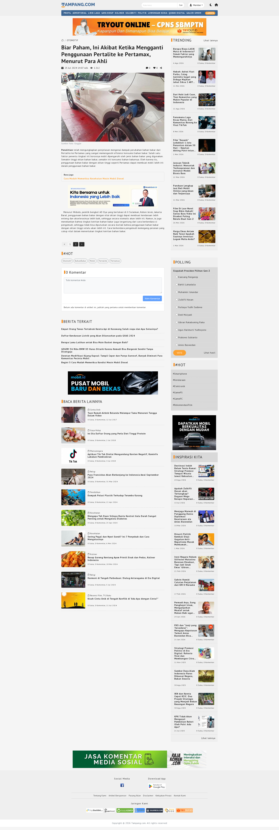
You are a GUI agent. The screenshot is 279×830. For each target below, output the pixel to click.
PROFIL (67, 13)
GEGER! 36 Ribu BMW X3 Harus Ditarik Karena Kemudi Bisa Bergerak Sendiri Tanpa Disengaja (107, 350)
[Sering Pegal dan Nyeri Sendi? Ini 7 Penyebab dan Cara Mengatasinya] (73, 538)
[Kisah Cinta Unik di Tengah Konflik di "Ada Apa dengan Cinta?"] (73, 600)
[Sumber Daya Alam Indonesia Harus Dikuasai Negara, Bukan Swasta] (206, 676)
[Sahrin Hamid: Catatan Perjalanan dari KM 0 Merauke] (206, 584)
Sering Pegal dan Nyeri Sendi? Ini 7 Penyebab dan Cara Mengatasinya (118, 538)
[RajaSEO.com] (169, 810)
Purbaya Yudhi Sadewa (190, 307)
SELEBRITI (131, 13)
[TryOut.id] (184, 810)
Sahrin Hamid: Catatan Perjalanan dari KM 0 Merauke (185, 582)
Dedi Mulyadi (185, 314)
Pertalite (103, 261)
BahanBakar (80, 261)
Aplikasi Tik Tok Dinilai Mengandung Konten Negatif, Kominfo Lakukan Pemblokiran (123, 455)
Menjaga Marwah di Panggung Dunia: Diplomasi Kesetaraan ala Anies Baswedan (185, 516)
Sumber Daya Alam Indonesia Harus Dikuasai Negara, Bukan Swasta (184, 675)
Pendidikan (95, 492)
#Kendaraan (179, 380)
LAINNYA (210, 13)
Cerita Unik (95, 410)
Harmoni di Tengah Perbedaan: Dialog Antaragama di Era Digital (124, 578)
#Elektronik (179, 386)
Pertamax (115, 261)
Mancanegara (96, 451)
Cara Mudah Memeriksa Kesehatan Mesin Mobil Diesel (94, 178)
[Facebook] (122, 785)
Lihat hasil (209, 352)
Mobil (92, 261)
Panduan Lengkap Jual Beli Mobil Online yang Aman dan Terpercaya (183, 189)
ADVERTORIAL (80, 13)
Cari (181, 5)
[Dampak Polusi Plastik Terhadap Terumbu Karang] (73, 497)
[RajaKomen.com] (125, 810)
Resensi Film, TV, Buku (100, 595)
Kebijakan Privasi (164, 795)
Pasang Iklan (135, 795)
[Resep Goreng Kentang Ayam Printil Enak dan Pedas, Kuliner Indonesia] (73, 559)
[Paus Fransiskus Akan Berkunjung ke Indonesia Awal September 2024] (73, 476)
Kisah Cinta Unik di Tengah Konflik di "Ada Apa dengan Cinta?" (123, 598)
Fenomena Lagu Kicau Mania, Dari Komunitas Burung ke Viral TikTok (185, 121)
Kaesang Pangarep (188, 277)
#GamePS (178, 392)
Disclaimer (148, 795)
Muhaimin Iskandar (188, 292)
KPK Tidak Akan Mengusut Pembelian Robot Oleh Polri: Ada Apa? (184, 721)
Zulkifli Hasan (185, 299)
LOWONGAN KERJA (157, 13)
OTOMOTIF (72, 40)
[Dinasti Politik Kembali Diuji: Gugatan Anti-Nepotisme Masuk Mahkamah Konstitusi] (206, 539)
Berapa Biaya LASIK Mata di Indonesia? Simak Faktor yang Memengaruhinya (184, 53)
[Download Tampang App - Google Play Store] (157, 786)
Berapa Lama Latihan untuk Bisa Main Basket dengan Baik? (94, 342)
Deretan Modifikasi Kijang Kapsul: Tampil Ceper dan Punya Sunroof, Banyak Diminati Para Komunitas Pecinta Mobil (111, 357)
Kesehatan (95, 513)
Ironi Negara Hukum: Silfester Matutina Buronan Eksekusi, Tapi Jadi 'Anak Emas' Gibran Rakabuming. (185, 562)
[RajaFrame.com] (109, 810)
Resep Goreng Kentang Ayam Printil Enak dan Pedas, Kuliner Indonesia (121, 558)
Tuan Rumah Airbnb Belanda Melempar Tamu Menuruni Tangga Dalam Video (122, 414)
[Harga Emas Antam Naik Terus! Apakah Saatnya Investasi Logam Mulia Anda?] (206, 236)
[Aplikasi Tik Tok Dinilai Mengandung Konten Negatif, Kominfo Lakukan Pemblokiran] (73, 455)
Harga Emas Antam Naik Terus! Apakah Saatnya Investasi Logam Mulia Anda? (184, 235)
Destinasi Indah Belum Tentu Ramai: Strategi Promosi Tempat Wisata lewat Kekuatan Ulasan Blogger (185, 471)
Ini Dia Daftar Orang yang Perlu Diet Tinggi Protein (117, 433)
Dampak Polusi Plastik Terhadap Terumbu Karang (115, 495)
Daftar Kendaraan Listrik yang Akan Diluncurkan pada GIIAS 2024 (98, 335)
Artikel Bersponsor (117, 795)
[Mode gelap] (211, 5)
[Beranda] (216, 5)
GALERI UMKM (193, 13)
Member (196, 5)
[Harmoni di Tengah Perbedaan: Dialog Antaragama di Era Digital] (73, 579)
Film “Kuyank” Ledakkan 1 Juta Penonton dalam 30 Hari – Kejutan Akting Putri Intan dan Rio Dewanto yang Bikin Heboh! (184, 145)
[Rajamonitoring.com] (140, 810)
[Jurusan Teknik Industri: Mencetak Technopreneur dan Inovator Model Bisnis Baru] (206, 168)
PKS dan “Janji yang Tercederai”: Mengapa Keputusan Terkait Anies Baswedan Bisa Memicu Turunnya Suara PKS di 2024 (185, 630)
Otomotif (67, 261)
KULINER (119, 13)
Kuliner (93, 554)
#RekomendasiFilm (182, 405)
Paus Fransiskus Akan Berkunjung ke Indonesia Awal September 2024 (123, 476)
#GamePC (178, 398)
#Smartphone (180, 373)
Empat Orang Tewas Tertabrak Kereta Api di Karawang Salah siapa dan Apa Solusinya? (109, 329)
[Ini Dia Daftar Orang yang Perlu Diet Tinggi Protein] (73, 435)
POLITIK (142, 13)
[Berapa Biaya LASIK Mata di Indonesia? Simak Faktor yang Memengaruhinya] (206, 54)
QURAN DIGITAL (177, 13)
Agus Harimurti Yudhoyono (192, 330)
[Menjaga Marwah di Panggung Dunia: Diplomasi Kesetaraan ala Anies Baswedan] (206, 516)
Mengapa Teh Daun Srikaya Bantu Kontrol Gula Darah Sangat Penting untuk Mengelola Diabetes (122, 517)
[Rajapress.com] (154, 810)
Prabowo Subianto (187, 337)
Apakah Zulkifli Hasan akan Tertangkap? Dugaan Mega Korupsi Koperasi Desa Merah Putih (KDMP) (184, 493)
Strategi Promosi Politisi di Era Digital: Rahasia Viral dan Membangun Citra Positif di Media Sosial (184, 653)
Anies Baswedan (187, 345)
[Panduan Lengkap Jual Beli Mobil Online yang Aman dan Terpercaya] (206, 190)
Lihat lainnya (211, 40)
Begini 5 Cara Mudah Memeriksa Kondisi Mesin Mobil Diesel (94, 362)
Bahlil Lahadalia (187, 284)
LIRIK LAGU (94, 13)
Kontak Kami (180, 795)
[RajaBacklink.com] (94, 810)
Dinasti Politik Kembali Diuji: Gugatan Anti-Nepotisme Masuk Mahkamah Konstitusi (184, 539)
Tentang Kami (99, 795)
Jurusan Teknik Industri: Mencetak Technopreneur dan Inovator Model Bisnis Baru (184, 168)
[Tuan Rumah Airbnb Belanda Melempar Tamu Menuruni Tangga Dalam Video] (73, 414)
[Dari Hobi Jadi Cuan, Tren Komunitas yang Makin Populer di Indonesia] (206, 99)
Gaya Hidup (95, 430)
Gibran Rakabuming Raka (191, 322)
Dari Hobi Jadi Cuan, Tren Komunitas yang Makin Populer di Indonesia (185, 98)
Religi (92, 471)
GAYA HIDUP (107, 13)
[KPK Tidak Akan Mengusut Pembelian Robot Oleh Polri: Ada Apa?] (206, 721)
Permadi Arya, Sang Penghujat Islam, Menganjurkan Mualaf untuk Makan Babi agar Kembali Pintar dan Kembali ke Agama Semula (185, 607)
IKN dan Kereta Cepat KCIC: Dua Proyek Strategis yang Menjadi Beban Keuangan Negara (185, 699)
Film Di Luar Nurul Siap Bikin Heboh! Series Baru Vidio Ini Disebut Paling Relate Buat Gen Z (184, 213)
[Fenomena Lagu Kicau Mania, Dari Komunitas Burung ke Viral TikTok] (206, 122)
